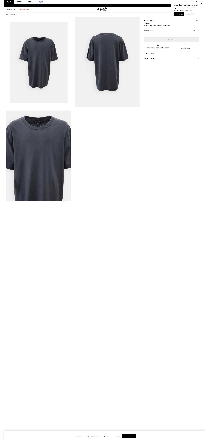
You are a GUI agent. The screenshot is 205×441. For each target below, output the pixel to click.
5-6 (158, 34)
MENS (15, 9)
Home (7, 14)
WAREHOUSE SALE (25, 9)
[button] (9, 2)
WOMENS (9, 9)
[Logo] (102, 11)
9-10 (169, 34)
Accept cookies (129, 436)
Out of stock (171, 39)
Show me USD (179, 14)
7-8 (163, 34)
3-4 (152, 34)
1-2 (147, 34)
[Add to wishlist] (197, 20)
